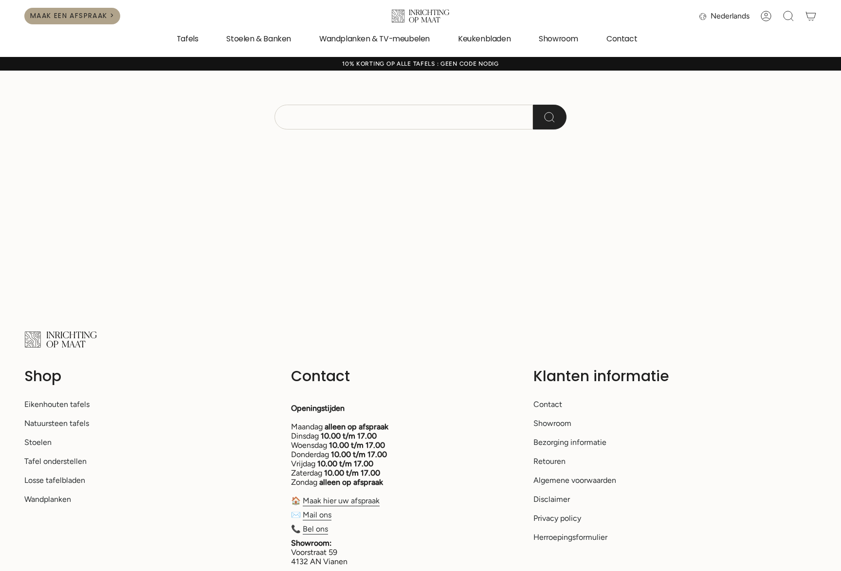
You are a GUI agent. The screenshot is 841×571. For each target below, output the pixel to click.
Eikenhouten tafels (57, 404)
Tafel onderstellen (55, 461)
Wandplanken (47, 499)
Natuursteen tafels (56, 423)
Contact (547, 404)
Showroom (552, 423)
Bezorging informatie (569, 442)
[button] (187, 39)
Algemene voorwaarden (574, 480)
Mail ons (317, 514)
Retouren (549, 461)
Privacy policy (557, 518)
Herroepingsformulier (570, 537)
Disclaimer (551, 499)
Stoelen (38, 442)
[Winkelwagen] (811, 16)
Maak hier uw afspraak (341, 500)
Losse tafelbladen (54, 480)
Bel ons (315, 529)
